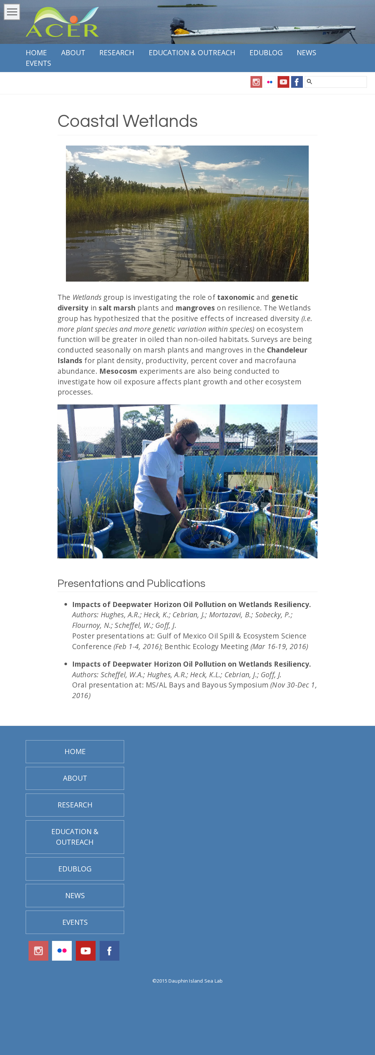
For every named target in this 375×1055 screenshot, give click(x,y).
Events (38, 63)
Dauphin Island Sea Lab (195, 980)
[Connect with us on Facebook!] (297, 85)
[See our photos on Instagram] (256, 85)
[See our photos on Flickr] (270, 85)
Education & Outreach (192, 52)
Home (36, 52)
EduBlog (266, 52)
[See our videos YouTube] (283, 85)
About (73, 52)
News (306, 52)
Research (116, 52)
